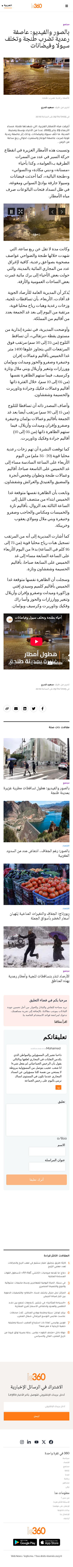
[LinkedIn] (29, 1442)
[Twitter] (44, 1442)
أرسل (36, 1416)
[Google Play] (25, 1542)
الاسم (61, 1145)
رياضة (66, 1478)
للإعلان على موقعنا (61, 1506)
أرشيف (66, 1518)
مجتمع (66, 24)
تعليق (61, 1101)
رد (58, 1087)
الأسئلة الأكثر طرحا (61, 1502)
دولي (67, 1487)
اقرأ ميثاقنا (60, 1021)
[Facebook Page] (51, 1442)
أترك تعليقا (37, 1179)
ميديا (67, 1474)
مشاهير (66, 1482)
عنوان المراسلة (55, 1160)
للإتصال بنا (64, 1514)
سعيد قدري (47, 107)
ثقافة (67, 1470)
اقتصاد (66, 1462)
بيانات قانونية (63, 1510)
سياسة (66, 1458)
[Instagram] (22, 1442)
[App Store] (49, 1542)
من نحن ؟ (65, 1498)
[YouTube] (36, 1442)
